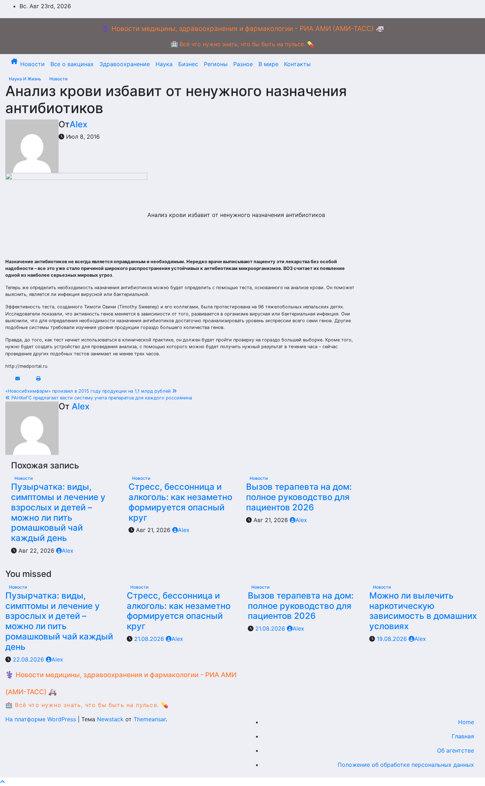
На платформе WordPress (41, 719)
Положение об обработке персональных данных (406, 764)
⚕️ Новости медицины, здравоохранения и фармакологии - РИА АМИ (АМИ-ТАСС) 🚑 (242, 29)
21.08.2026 (150, 638)
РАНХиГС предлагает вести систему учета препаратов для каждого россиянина (101, 397)
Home (466, 722)
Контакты (297, 64)
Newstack (110, 719)
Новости (32, 64)
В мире (268, 64)
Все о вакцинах (72, 64)
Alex (78, 124)
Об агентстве (455, 750)
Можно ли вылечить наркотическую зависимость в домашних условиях (423, 610)
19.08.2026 (393, 638)
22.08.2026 (29, 659)
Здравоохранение (124, 64)
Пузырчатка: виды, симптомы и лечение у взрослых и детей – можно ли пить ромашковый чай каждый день (58, 512)
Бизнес (188, 64)
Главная (463, 736)
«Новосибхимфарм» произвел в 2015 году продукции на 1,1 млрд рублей (88, 391)
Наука (164, 64)
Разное (243, 64)
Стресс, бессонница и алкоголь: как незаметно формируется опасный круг (180, 502)
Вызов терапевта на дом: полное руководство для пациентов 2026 (299, 497)
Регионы (216, 64)
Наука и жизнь (25, 78)
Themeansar (149, 719)
